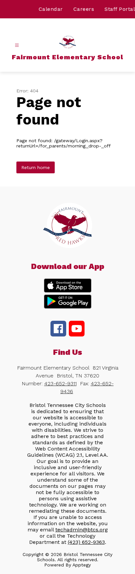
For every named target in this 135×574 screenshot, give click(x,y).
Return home (35, 167)
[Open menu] (17, 45)
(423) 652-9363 (86, 542)
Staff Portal (120, 9)
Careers (83, 9)
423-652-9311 (60, 383)
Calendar (51, 9)
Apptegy (81, 564)
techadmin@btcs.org (81, 529)
